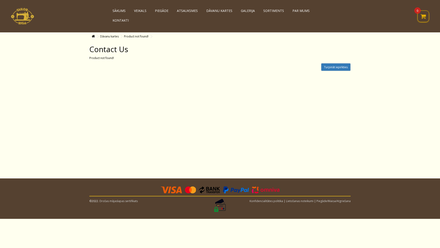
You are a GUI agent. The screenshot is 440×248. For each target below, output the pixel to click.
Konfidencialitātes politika (266, 201)
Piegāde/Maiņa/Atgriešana (333, 201)
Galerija (248, 10)
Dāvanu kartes (219, 10)
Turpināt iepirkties (336, 67)
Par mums (301, 10)
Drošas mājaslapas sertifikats (118, 201)
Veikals (140, 10)
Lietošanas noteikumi (300, 201)
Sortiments (273, 10)
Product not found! (136, 36)
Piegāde (161, 10)
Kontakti (121, 20)
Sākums (119, 10)
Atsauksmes (187, 10)
